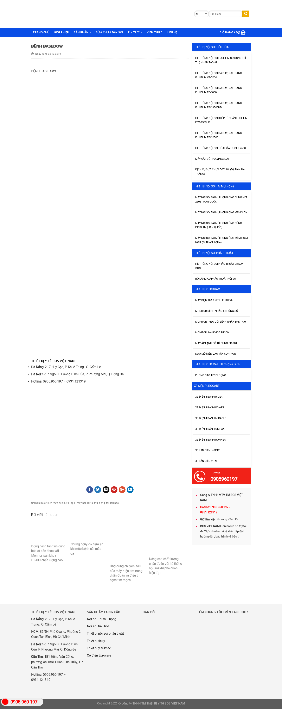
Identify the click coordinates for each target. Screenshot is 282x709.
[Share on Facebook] (89, 489)
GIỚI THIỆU (61, 32)
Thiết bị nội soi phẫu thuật (105, 633)
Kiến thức (154, 32)
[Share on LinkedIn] (130, 489)
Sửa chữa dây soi (109, 32)
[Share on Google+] (122, 489)
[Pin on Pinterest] (114, 489)
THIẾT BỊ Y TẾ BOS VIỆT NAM (53, 360)
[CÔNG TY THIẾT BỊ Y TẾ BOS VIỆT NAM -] (97, 14)
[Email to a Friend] (106, 489)
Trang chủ (41, 32)
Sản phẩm (81, 32)
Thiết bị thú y (96, 641)
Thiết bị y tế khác (99, 648)
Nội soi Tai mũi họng (101, 619)
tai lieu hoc (112, 503)
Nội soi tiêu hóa (98, 626)
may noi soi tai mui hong (91, 503)
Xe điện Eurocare (99, 655)
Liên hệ (172, 32)
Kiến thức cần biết (57, 503)
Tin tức (134, 32)
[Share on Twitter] (97, 489)
